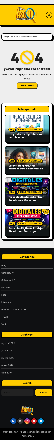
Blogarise (42, 432)
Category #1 (7, 273)
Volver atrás (27, 85)
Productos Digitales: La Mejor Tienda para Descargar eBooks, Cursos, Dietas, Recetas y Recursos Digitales (26, 201)
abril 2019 (6, 372)
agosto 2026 (8, 343)
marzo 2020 (7, 358)
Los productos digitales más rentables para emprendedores (25, 137)
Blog (12, 129)
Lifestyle (6, 302)
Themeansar (26, 436)
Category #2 (8, 280)
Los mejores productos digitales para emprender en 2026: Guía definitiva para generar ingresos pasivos (25, 170)
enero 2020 (7, 365)
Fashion (5, 287)
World (4, 324)
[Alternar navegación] (4, 15)
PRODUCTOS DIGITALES (29, 129)
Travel (4, 317)
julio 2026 (6, 350)
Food (4, 295)
